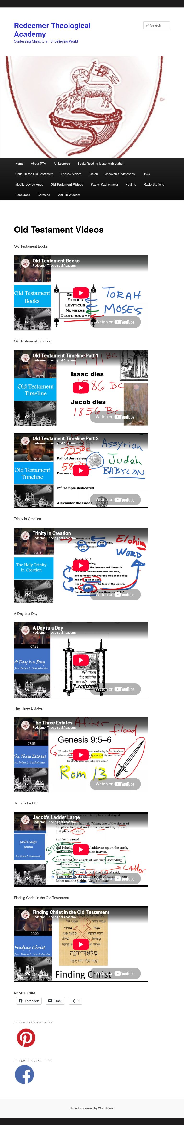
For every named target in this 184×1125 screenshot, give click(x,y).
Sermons (44, 194)
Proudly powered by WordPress (92, 1108)
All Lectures (62, 163)
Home (19, 163)
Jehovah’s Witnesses (120, 173)
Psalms (131, 184)
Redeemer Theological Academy (52, 29)
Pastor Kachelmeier (104, 184)
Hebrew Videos (71, 173)
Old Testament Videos (67, 184)
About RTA (38, 163)
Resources (22, 194)
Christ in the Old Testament (34, 173)
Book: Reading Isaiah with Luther (100, 163)
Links (146, 173)
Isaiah (93, 173)
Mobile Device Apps (29, 184)
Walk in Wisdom (69, 194)
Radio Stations (154, 184)
